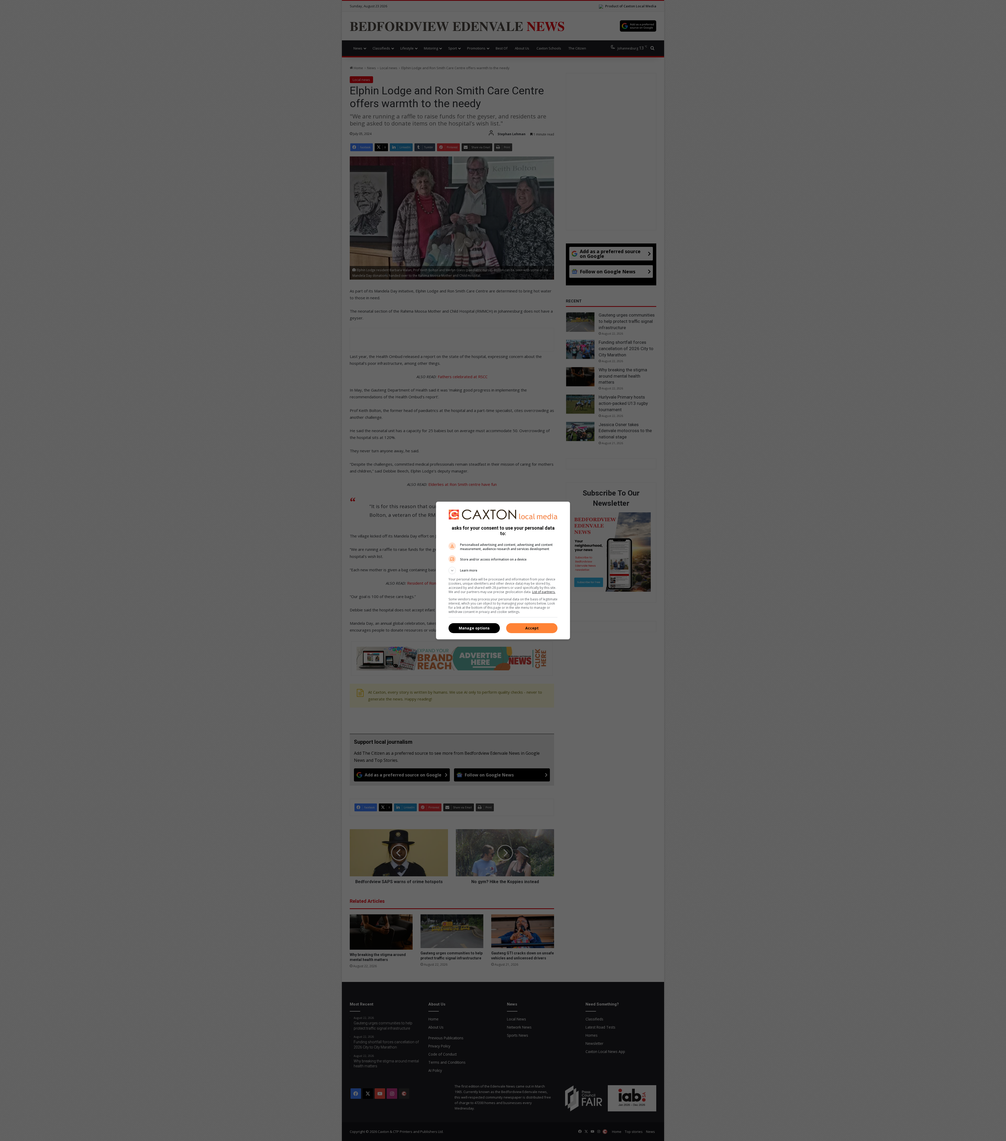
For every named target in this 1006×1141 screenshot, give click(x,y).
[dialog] (503, 570)
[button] (503, 570)
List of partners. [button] (543, 592)
